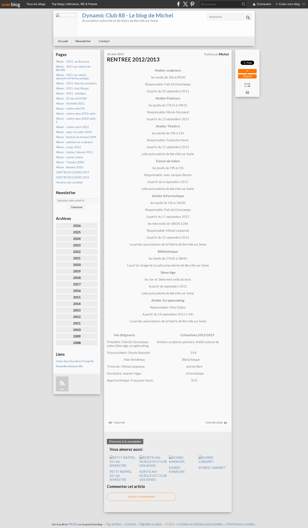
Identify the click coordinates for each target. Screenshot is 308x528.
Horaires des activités (69, 182)
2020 (77, 265)
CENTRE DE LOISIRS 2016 (72, 177)
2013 (77, 310)
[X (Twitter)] (185, 4)
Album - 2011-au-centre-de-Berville (73, 68)
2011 (77, 323)
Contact (104, 41)
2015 (77, 297)
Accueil (63, 41)
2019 (77, 271)
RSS (62, 389)
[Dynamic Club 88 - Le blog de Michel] (66, 23)
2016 (77, 291)
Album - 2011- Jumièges (71, 93)
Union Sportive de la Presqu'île (75, 361)
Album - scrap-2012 (68, 147)
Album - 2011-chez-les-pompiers (76, 83)
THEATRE (119, 422)
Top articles (114, 524)
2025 (77, 232)
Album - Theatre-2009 (70, 162)
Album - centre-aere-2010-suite (75, 113)
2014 (77, 304)
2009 (77, 336)
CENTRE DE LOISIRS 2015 (72, 172)
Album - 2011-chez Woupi (72, 88)
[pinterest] (192, 4)
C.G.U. (170, 524)
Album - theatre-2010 (69, 167)
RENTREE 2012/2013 (133, 59)
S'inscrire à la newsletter (125, 441)
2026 (77, 225)
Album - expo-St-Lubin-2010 (74, 132)
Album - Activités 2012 (70, 103)
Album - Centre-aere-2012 (72, 127)
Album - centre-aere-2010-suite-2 (76, 120)
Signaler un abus (151, 524)
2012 (77, 317)
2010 (77, 330)
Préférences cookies (241, 524)
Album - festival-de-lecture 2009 (76, 137)
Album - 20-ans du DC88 (71, 98)
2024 (77, 238)
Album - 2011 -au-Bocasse (72, 61)
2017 (77, 284)
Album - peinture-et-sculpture (74, 142)
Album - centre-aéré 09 (70, 108)
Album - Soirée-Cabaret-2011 (74, 152)
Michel (73, 524)
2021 (77, 258)
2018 (77, 278)
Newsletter (83, 41)
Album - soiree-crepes (69, 157)
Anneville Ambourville (69, 366)
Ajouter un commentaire (141, 496)
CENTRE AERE (214, 422)
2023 (77, 245)
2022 (77, 252)
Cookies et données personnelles (200, 524)
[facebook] (178, 4)
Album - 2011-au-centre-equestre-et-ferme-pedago (72, 76)
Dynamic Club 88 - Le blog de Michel (127, 15)
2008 (77, 343)
